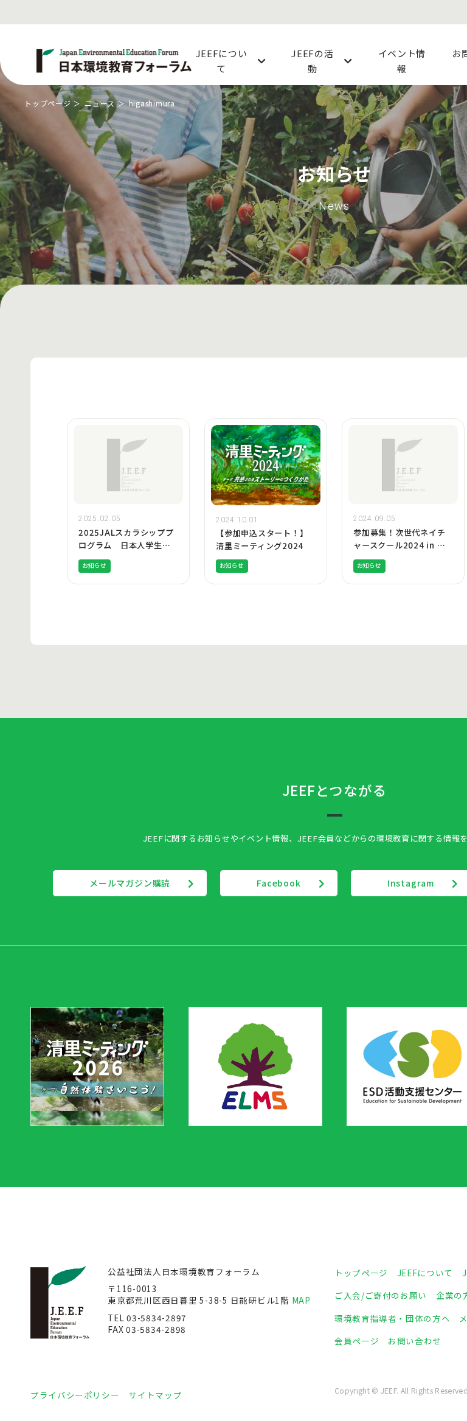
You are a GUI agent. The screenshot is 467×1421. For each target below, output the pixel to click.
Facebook (278, 883)
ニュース (100, 103)
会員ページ (356, 1341)
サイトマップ (155, 1395)
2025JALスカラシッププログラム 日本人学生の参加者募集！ (126, 545)
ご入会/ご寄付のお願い (380, 1295)
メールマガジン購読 (129, 883)
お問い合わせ (414, 1341)
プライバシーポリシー (74, 1395)
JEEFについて (425, 1273)
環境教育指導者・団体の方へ (392, 1318)
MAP (301, 1300)
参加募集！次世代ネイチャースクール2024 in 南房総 (399, 545)
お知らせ (94, 565)
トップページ (47, 103)
